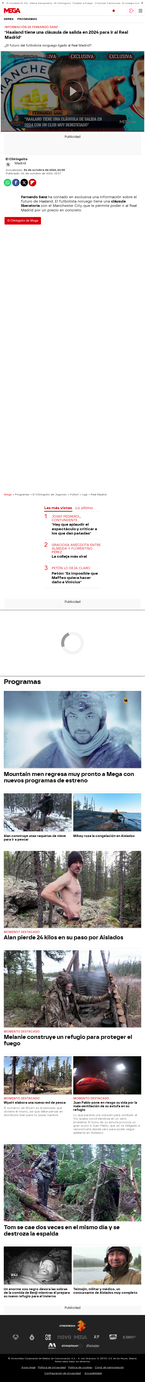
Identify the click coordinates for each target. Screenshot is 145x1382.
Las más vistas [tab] (58, 508)
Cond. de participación (109, 1367)
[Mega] (20, 11)
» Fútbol (73, 494)
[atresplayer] (131, 10)
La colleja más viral (69, 556)
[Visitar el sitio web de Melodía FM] (52, 1346)
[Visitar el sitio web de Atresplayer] (72, 1346)
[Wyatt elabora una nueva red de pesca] (38, 1075)
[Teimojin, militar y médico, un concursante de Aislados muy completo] (107, 1265)
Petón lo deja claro (71, 568)
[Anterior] (3, 3)
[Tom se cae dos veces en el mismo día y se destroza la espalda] (72, 1183)
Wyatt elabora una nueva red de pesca (35, 1102)
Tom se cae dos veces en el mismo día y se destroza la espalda (62, 1230)
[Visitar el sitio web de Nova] (64, 1337)
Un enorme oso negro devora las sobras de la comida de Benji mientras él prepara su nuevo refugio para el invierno (37, 1292)
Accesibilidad (93, 1373)
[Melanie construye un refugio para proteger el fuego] (72, 989)
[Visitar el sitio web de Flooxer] (92, 1346)
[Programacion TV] (122, 10)
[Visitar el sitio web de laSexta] (32, 1337)
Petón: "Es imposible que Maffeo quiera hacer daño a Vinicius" (75, 577)
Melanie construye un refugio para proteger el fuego (68, 1040)
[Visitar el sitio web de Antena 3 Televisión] (15, 1337)
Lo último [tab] (84, 508)
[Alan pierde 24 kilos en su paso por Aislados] (72, 890)
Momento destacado (22, 1031)
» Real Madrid (97, 494)
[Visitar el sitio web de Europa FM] (129, 1337)
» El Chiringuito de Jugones (48, 494)
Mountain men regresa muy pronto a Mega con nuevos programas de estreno (69, 777)
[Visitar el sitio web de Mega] (80, 1337)
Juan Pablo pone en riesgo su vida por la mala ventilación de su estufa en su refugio (105, 1106)
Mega (8, 494)
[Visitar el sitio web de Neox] (48, 1337)
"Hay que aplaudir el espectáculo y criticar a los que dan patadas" (74, 528)
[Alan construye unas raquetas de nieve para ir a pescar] (38, 812)
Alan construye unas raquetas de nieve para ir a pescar (35, 837)
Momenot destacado (22, 932)
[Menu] (140, 10)
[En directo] (113, 10)
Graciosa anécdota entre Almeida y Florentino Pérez (76, 548)
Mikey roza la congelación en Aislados (104, 836)
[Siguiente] (142, 3)
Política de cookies (80, 1367)
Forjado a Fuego (83, 3)
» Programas (21, 494)
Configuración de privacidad (62, 1373)
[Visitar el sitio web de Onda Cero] (113, 1337)
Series (9, 19)
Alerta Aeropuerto (41, 3)
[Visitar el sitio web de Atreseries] (96, 1337)
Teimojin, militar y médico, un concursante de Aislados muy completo (105, 1290)
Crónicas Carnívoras (107, 3)
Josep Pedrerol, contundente (66, 518)
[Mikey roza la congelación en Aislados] (107, 812)
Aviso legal (28, 1367)
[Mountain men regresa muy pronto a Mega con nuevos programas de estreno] (72, 730)
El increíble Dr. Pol (17, 3)
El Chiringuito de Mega (22, 220)
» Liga (83, 494)
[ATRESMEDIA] (72, 1326)
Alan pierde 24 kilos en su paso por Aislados (63, 937)
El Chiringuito (62, 3)
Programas (27, 19)
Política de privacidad (52, 1367)
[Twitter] (8, 164)
